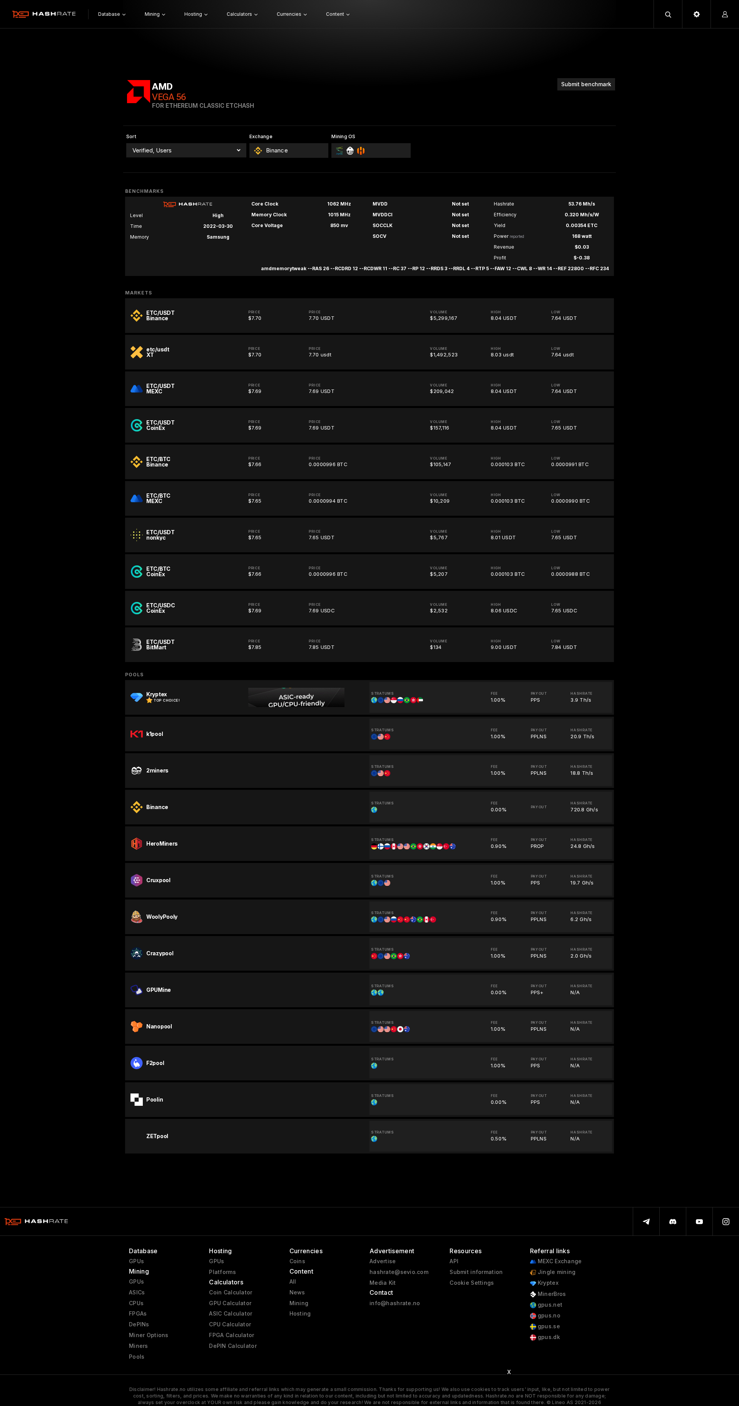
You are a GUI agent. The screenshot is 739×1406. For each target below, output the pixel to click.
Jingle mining (556, 1272)
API (454, 1261)
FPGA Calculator (231, 1335)
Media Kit (383, 1283)
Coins (297, 1261)
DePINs (139, 1324)
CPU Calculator (230, 1324)
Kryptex (547, 1283)
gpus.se (548, 1326)
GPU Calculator (230, 1303)
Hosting (300, 1314)
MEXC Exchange (559, 1261)
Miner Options (149, 1335)
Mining (299, 1303)
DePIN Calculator (232, 1346)
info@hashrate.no (395, 1303)
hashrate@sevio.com (399, 1272)
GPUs (136, 1261)
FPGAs (138, 1314)
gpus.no (548, 1315)
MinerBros (551, 1294)
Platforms (222, 1272)
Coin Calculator (230, 1292)
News (297, 1292)
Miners (138, 1346)
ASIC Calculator (230, 1314)
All (292, 1282)
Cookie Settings (472, 1283)
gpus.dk (548, 1337)
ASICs (137, 1292)
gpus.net (549, 1305)
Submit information (476, 1272)
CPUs (136, 1303)
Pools (136, 1357)
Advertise (383, 1261)
